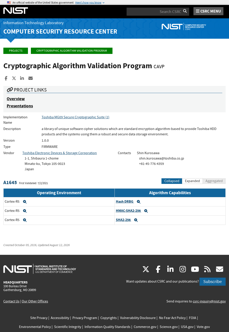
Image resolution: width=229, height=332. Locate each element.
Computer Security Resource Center (60, 31)
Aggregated (214, 181)
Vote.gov (203, 327)
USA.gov (187, 327)
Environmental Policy (35, 327)
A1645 (10, 182)
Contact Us (11, 301)
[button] (25, 201)
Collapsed (171, 181)
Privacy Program (84, 318)
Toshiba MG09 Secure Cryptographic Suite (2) (75, 117)
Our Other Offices (35, 301)
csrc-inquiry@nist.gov (209, 301)
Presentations (20, 106)
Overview (16, 99)
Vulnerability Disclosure (138, 318)
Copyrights (108, 318)
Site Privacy (38, 318)
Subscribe (212, 281)
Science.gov (169, 327)
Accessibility (60, 318)
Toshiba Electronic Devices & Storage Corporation (59, 153)
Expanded (192, 181)
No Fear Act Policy (172, 318)
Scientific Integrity (67, 327)
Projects (15, 51)
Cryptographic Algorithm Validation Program (71, 51)
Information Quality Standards (107, 327)
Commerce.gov (145, 327)
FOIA (192, 318)
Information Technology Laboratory (33, 23)
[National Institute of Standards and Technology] (39, 268)
